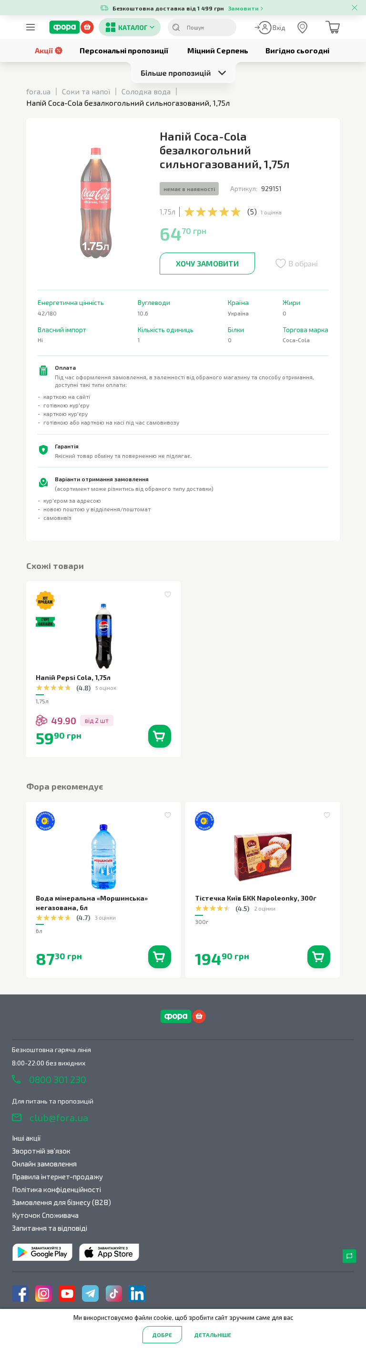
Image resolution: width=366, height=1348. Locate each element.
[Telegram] (90, 1293)
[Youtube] (67, 1293)
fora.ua (38, 91)
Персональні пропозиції (124, 50)
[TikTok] (113, 1293)
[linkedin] (137, 1293)
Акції (44, 50)
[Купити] (159, 736)
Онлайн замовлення (44, 1163)
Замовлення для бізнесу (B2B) (61, 1202)
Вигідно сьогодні (297, 50)
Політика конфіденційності (56, 1189)
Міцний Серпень (217, 50)
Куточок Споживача (45, 1215)
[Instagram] (43, 1293)
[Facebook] (20, 1293)
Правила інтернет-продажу (57, 1176)
